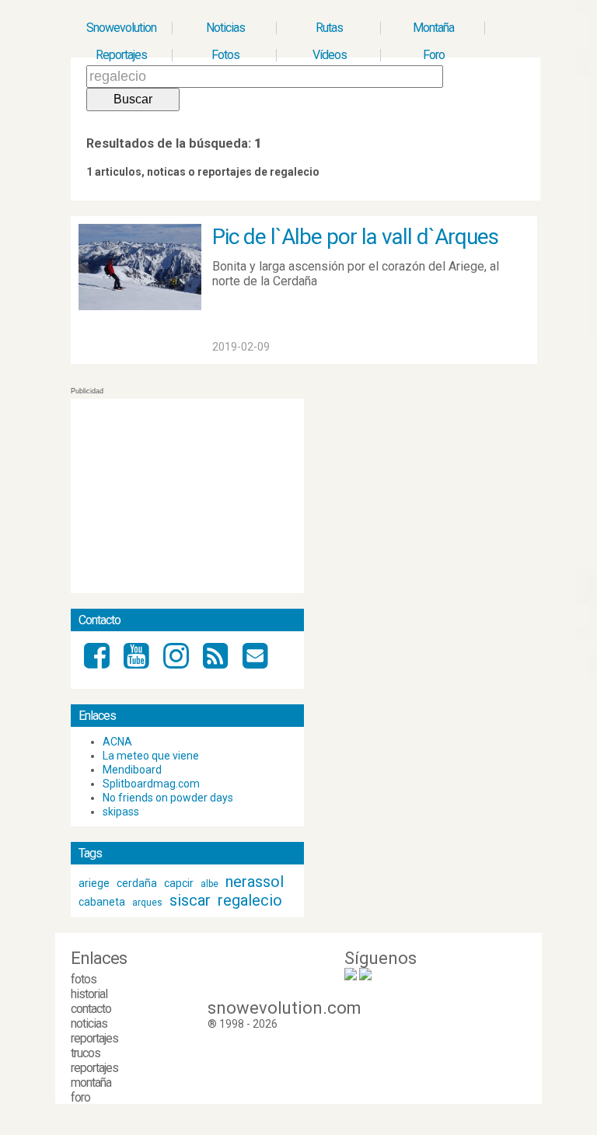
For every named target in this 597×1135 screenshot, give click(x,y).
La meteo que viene (151, 755)
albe (209, 883)
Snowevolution (121, 27)
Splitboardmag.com (151, 783)
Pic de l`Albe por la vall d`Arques (355, 237)
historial (89, 994)
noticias (89, 1023)
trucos (85, 1053)
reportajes (94, 1038)
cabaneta (102, 902)
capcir (179, 883)
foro (80, 1097)
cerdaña (137, 883)
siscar (190, 900)
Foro (434, 54)
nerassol (254, 881)
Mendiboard (132, 769)
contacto (91, 1008)
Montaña (433, 27)
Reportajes (121, 54)
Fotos (225, 54)
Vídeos (329, 54)
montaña (91, 1082)
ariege (94, 883)
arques (147, 902)
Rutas (329, 27)
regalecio (250, 900)
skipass (121, 811)
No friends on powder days (168, 797)
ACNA (117, 741)
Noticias (225, 27)
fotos (83, 979)
